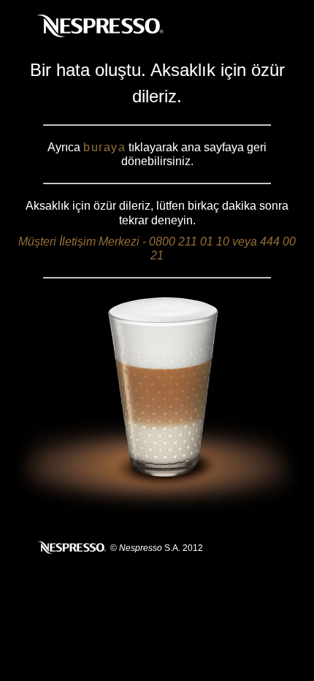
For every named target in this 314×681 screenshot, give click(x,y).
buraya (104, 147)
